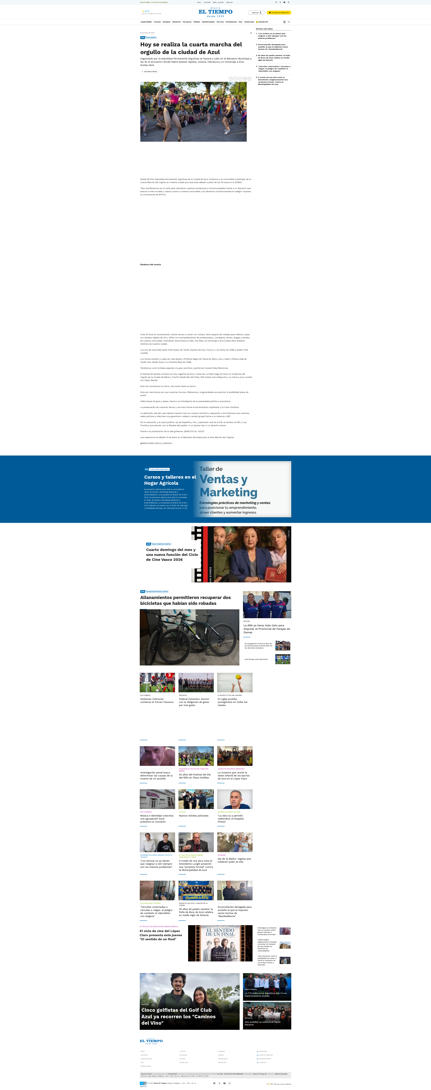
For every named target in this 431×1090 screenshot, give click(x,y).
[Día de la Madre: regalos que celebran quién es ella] (235, 842)
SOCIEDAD (166, 22)
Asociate (280, 12)
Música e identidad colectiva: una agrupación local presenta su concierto (157, 818)
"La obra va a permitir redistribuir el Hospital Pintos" (231, 818)
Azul (199, 2)
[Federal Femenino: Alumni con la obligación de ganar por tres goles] (196, 682)
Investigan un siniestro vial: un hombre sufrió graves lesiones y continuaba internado (267, 931)
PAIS (240, 22)
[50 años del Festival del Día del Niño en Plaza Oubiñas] (196, 756)
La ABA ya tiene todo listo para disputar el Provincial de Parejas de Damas (267, 629)
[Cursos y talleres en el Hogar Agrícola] (241, 489)
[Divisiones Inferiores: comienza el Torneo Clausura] (157, 682)
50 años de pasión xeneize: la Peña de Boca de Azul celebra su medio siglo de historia (274, 57)
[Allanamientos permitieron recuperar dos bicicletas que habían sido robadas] (190, 637)
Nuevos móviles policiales (193, 815)
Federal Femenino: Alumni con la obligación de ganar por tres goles (194, 702)
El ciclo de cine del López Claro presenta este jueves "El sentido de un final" (161, 935)
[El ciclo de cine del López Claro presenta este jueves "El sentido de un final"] (220, 943)
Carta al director (266, 1055)
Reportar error (265, 1059)
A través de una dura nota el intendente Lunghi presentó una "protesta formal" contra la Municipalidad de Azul (273, 80)
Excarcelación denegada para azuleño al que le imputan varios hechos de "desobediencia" (273, 46)
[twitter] (280, 2)
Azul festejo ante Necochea (256, 659)
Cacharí (207, 2)
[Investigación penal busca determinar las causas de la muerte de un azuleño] (157, 756)
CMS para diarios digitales (282, 1084)
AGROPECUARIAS (208, 22)
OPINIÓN (196, 22)
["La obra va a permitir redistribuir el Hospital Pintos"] (235, 799)
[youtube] (284, 2)
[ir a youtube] (224, 1083)
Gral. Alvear (218, 2)
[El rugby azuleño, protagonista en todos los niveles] (235, 682)
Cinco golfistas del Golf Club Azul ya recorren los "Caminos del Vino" (178, 1016)
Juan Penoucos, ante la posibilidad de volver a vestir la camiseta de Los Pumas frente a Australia (267, 960)
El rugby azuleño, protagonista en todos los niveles (232, 702)
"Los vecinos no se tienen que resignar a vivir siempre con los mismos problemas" (272, 35)
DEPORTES (176, 22)
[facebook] (276, 2)
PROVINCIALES (231, 22)
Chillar (229, 2)
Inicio (143, 1051)
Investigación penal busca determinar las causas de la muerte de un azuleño (156, 775)
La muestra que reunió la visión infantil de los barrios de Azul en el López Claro (234, 775)
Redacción (263, 1051)
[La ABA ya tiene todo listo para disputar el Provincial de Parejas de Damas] (267, 604)
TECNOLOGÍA (249, 22)
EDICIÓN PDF (263, 22)
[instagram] (288, 2)
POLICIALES (187, 22)
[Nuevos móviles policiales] (196, 799)
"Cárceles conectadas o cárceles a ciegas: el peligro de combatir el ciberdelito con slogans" (274, 68)
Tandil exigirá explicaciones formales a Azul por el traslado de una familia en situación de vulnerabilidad (267, 945)
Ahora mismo (146, 22)
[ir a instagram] (229, 1083)
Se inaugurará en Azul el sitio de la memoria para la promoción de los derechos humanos (258, 646)
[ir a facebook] (214, 1083)
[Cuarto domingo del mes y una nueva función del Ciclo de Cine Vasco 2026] (241, 554)
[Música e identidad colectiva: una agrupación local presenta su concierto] (157, 799)
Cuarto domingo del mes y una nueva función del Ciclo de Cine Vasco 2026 (172, 554)
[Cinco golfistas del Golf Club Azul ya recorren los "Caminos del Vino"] (190, 1001)
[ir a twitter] (219, 1083)
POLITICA (220, 22)
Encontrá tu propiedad (159, 2)
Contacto (262, 1062)
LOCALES (157, 22)
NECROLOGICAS (146, 1066)
